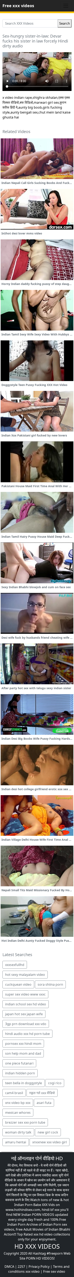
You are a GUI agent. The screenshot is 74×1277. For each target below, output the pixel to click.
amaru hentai (15, 1142)
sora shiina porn (50, 984)
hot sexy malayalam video (25, 974)
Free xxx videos (18, 5)
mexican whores (18, 1112)
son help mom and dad (23, 1053)
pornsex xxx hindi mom (23, 1043)
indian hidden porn (20, 1073)
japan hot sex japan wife (24, 1014)
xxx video (32, 1271)
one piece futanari (19, 1063)
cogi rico (54, 1083)
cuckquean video (18, 984)
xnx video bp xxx (17, 1102)
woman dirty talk (18, 1132)
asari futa (44, 1102)
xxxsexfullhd (14, 964)
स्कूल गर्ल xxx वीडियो (42, 1093)
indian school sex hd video (25, 1004)
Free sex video (54, 1271)
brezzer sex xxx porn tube (25, 1122)
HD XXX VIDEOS (37, 1246)
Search (64, 23)
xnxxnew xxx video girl (49, 1142)
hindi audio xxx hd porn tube (27, 1033)
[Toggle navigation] (66, 6)
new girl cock (48, 1132)
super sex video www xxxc (25, 994)
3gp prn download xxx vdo (25, 1024)
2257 (21, 1266)
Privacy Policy (39, 1266)
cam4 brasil (14, 1093)
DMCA (9, 1266)
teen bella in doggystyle (23, 1083)
